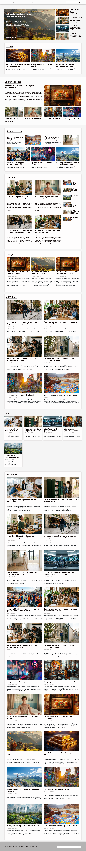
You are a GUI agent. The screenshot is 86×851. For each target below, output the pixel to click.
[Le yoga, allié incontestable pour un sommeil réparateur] (62, 36)
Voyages (32, 2)
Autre (45, 2)
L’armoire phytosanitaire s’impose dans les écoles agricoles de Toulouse (33, 430)
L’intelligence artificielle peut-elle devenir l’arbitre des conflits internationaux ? (75, 28)
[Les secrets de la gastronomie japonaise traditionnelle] (62, 12)
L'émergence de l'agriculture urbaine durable (75, 196)
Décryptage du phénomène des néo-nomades (52, 119)
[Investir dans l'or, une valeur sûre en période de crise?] (18, 55)
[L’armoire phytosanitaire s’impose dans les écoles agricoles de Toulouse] (33, 421)
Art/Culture (39, 2)
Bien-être (25, 2)
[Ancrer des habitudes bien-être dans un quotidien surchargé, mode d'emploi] (62, 20)
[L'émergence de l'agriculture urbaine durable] (67, 197)
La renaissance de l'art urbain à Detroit (42, 65)
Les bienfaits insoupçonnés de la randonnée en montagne (67, 65)
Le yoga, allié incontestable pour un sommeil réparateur (76, 35)
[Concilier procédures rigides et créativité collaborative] (67, 204)
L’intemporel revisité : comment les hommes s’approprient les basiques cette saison (19, 232)
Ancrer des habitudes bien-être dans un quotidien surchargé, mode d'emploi (76, 20)
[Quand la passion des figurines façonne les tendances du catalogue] (24, 346)
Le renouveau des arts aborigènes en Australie (15, 138)
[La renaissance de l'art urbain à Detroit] (43, 55)
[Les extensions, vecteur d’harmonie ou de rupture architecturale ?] (14, 112)
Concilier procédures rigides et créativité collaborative (74, 205)
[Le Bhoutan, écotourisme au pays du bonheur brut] (42, 263)
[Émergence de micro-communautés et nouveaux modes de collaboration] (48, 222)
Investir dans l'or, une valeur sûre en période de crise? (18, 65)
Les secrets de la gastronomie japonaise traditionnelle (74, 12)
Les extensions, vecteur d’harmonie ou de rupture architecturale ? (12, 120)
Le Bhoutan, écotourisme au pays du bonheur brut (18, 15)
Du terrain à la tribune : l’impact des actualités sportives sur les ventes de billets (16, 164)
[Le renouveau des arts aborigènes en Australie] (33, 139)
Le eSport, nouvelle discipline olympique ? (71, 119)
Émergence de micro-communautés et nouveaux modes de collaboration (47, 232)
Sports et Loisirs (16, 2)
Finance (8, 2)
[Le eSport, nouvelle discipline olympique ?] (72, 112)
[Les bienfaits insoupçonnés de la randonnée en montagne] (68, 55)
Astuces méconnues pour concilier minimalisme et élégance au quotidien (53, 139)
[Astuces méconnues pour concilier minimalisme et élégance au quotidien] (71, 139)
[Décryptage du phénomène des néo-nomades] (53, 112)
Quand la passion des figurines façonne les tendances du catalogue (22, 359)
